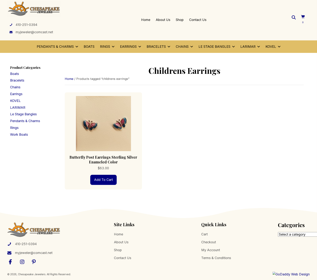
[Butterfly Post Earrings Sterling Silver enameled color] (103, 123)
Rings (14, 128)
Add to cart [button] (103, 180)
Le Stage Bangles (23, 114)
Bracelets (17, 80)
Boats (14, 74)
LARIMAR (17, 107)
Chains (15, 87)
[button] (10, 261)
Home (69, 79)
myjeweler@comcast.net (34, 32)
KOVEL (15, 101)
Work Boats (19, 134)
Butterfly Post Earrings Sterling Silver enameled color (103, 159)
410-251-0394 (26, 25)
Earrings (16, 94)
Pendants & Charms (25, 121)
